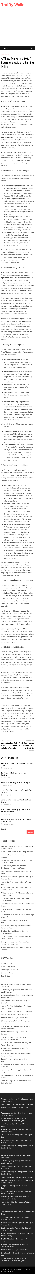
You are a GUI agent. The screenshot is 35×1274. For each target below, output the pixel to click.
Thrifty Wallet (13, 4)
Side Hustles (5, 55)
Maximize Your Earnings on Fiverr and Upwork (16, 783)
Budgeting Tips (6, 963)
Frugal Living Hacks (8, 966)
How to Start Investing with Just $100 (14, 1015)
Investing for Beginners (9, 970)
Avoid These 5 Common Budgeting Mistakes (17, 852)
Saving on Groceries (8, 973)
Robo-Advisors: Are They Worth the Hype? (16, 1011)
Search (3, 829)
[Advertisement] (17, 27)
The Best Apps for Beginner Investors (14, 1018)
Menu (6, 48)
